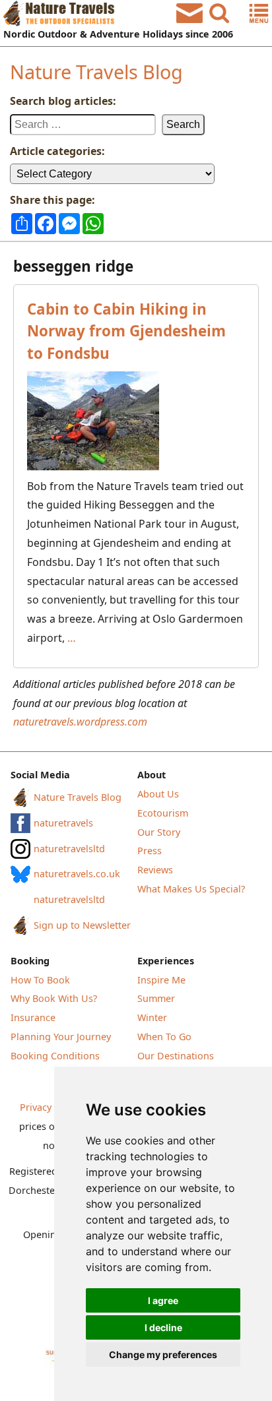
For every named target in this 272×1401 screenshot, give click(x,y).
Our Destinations (175, 1055)
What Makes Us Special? (191, 889)
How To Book (40, 980)
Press (149, 850)
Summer (156, 998)
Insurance (33, 1017)
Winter (152, 1017)
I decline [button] (163, 1327)
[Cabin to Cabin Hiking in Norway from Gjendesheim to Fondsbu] (136, 420)
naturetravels (63, 823)
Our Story (158, 832)
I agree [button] (163, 1300)
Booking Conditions (55, 1055)
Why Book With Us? (54, 998)
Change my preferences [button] (163, 1354)
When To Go (164, 1036)
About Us (158, 794)
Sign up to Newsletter (82, 925)
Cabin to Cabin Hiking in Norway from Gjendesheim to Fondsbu (126, 331)
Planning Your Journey (61, 1036)
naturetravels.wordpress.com (80, 721)
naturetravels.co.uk (77, 873)
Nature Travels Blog (96, 71)
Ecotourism (162, 813)
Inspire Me (161, 980)
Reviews (155, 869)
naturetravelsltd (69, 848)
